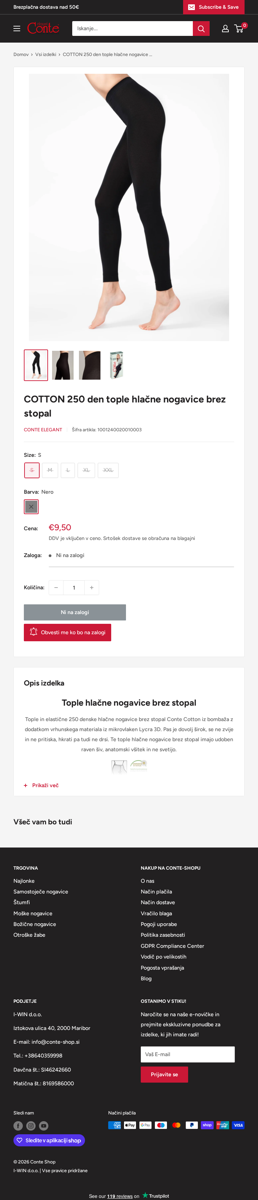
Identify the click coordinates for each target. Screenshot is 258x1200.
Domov (21, 54)
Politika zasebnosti (163, 935)
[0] (239, 28)
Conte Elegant (43, 430)
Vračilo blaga (156, 913)
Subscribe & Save (219, 7)
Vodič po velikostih (163, 956)
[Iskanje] (201, 28)
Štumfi (21, 902)
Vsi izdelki (45, 54)
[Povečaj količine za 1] (92, 588)
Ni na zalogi (75, 612)
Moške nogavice (32, 913)
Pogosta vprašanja (162, 968)
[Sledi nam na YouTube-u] (43, 1126)
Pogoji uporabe (159, 924)
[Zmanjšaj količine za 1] (56, 588)
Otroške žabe (29, 935)
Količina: (34, 587)
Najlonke (24, 881)
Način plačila (156, 891)
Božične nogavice (34, 924)
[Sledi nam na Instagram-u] (31, 1126)
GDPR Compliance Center (172, 946)
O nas (147, 881)
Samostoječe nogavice (40, 891)
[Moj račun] (225, 28)
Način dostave (158, 902)
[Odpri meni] (16, 28)
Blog (146, 978)
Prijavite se (164, 1074)
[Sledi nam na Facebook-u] (18, 1126)
